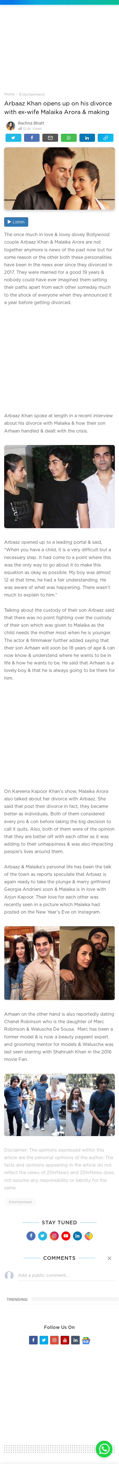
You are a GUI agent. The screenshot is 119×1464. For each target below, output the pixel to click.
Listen (19, 222)
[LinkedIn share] (87, 138)
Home (9, 94)
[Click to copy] (105, 138)
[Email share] (50, 138)
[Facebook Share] (32, 138)
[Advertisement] (59, 52)
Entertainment (32, 94)
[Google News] (86, 1340)
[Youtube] (65, 1236)
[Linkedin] (77, 1236)
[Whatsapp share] (69, 138)
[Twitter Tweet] (13, 138)
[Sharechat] (88, 1236)
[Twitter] (42, 1236)
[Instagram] (54, 1236)
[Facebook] (30, 1236)
